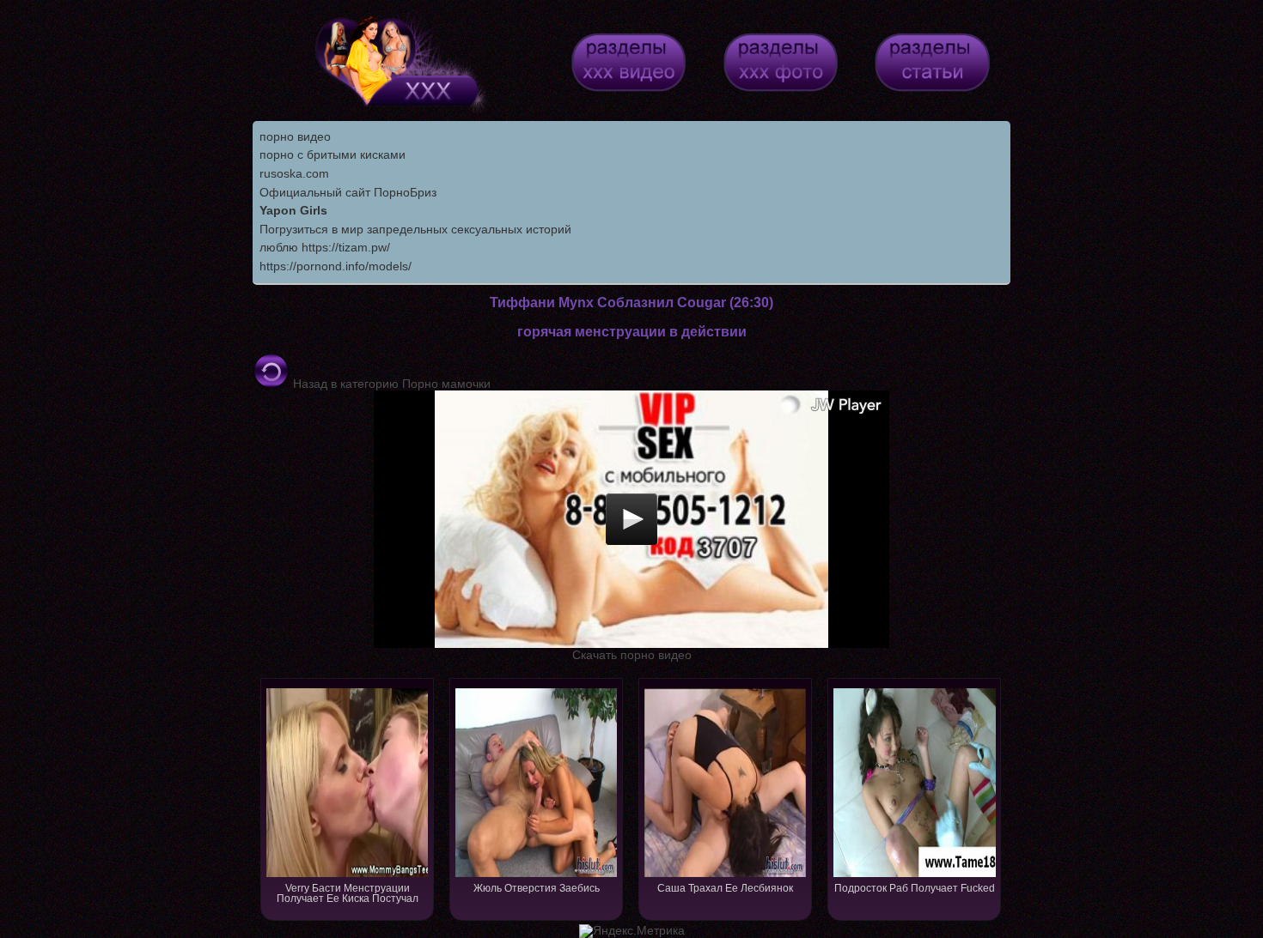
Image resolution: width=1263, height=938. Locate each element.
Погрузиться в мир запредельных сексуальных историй (415, 229)
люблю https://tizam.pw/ (324, 247)
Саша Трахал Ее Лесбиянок (725, 888)
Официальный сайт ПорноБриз (347, 192)
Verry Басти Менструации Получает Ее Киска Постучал (347, 893)
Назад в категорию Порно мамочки (390, 383)
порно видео (295, 136)
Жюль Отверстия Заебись (536, 888)
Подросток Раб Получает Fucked (914, 888)
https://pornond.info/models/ (335, 266)
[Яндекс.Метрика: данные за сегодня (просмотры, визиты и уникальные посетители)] (632, 931)
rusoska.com (294, 173)
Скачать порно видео (632, 655)
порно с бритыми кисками (332, 154)
